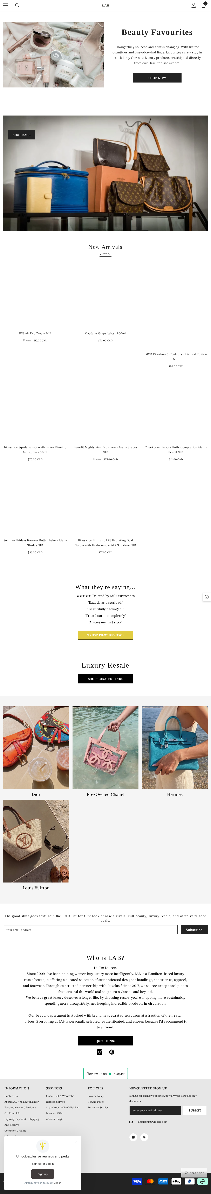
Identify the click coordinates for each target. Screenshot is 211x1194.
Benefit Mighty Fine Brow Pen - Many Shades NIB (105, 449)
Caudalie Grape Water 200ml (105, 333)
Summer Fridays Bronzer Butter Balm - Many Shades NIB (35, 542)
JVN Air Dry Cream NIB (35, 333)
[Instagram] (99, 1052)
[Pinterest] (111, 1052)
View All (105, 254)
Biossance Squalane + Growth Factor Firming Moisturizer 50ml (35, 449)
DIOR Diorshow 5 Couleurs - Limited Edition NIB (176, 356)
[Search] (17, 5)
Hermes (175, 794)
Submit (195, 1110)
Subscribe (194, 930)
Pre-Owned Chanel (105, 794)
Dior (36, 794)
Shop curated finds (105, 679)
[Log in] (193, 5)
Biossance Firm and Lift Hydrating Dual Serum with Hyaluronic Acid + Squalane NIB (105, 542)
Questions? (106, 1041)
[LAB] (53, 54)
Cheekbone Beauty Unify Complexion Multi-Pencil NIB (176, 449)
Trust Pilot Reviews (105, 635)
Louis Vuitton (36, 888)
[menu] (5, 5)
